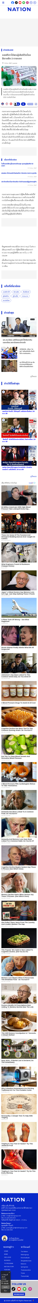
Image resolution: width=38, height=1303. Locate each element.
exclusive (7, 1257)
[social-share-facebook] (12, 2)
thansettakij (25, 1276)
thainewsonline (26, 1270)
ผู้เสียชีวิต (6, 296)
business (7, 1260)
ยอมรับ (5, 1287)
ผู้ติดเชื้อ (15, 296)
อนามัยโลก (6, 300)
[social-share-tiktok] (16, 2)
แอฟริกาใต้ (6, 292)
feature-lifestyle (7, 1271)
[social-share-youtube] (20, 2)
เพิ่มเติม (6, 1283)
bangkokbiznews (26, 1261)
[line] (24, 1290)
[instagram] (30, 1290)
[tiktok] (13, 1290)
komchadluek (25, 1258)
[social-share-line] (23, 2)
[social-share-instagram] (27, 2)
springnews (24, 1267)
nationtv (23, 1264)
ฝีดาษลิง (16, 292)
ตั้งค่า (5, 1291)
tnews (23, 1273)
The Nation (24, 1251)
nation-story (9, 1266)
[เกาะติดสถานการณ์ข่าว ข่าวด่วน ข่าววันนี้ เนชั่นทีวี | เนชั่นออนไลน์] (19, 9)
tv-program (8, 1263)
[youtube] (19, 1290)
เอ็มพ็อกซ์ (26, 292)
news (6, 1254)
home (6, 1251)
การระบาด (25, 296)
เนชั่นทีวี (13, 1300)
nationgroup (25, 1254)
